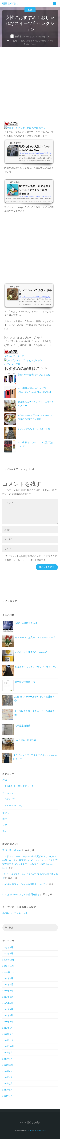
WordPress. (40, 1130)
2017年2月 (7, 1089)
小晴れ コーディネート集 (15, 913)
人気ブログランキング (14, 356)
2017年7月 (7, 1058)
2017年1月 (7, 1096)
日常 (4, 825)
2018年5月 (7, 1003)
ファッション (9, 793)
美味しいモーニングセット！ (19, 786)
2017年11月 (7, 1040)
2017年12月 (8, 1034)
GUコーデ (9, 799)
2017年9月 (7, 1052)
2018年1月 (7, 1028)
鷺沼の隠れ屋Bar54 (12, 850)
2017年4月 (7, 1077)
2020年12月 (8, 959)
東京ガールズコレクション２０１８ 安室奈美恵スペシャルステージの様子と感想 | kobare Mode (30, 864)
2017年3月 (7, 1083)
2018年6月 (7, 997)
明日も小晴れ (10, 3)
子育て (5, 812)
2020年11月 (8, 966)
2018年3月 (7, 1015)
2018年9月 (7, 978)
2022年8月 (7, 953)
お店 (30, 9)
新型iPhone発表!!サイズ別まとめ (34, 374)
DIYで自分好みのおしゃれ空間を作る (21, 894)
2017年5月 (7, 1071)
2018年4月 (7, 1009)
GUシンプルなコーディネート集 (34, 429)
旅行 (4, 819)
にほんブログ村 (12, 364)
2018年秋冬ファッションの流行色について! (24, 884)
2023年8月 (7, 947)
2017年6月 (7, 1065)
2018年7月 (7, 990)
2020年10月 (8, 972)
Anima (29, 1130)
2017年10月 (8, 1046)
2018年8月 (7, 984)
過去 (4, 831)
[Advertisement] (30, 78)
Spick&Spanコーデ (13, 805)
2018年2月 (7, 1021)
